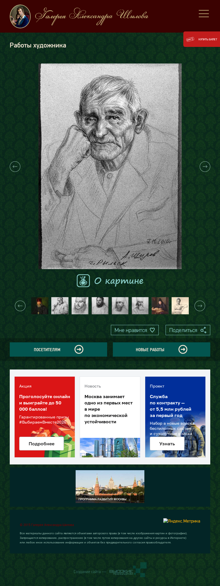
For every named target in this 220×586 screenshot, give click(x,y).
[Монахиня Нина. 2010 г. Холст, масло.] (160, 305)
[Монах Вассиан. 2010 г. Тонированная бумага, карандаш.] (120, 305)
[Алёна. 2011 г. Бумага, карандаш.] (180, 305)
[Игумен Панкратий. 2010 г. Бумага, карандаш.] (80, 305)
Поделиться (183, 330)
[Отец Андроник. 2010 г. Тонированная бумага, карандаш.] (100, 305)
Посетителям (47, 349)
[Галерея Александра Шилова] (84, 16)
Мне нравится (131, 330)
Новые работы (150, 349)
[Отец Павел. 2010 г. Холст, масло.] (39, 305)
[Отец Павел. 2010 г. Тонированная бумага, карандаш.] (140, 305)
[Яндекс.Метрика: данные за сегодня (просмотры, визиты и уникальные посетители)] (181, 520)
